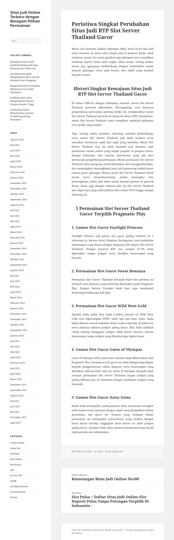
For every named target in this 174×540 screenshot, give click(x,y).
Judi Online (16, 459)
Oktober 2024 (17, 259)
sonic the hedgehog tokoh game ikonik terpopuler (97, 529)
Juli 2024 (14, 275)
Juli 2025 (14, 210)
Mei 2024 (15, 286)
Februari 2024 (17, 302)
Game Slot (15, 448)
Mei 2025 (15, 221)
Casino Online (17, 442)
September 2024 (18, 264)
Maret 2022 (16, 379)
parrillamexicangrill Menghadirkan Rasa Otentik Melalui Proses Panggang (24, 77)
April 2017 (15, 422)
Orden (99, 451)
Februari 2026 (17, 172)
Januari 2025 (16, 243)
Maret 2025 (16, 232)
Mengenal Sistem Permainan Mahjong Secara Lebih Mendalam (25, 89)
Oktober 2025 (17, 194)
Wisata (13, 497)
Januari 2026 (16, 177)
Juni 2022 (15, 368)
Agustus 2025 (17, 204)
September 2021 (18, 390)
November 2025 (18, 188)
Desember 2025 (18, 183)
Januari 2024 (16, 308)
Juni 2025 (15, 215)
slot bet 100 (16, 475)
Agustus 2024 (17, 270)
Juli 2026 (14, 145)
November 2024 (18, 253)
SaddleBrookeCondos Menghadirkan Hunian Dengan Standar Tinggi (22, 101)
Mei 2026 (15, 155)
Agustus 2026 (17, 139)
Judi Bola (14, 453)
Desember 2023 (18, 313)
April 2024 (15, 292)
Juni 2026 (15, 150)
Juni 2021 (15, 406)
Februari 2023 (17, 362)
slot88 (13, 480)
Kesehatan (15, 464)
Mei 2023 (15, 351)
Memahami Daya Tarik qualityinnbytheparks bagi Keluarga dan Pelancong (24, 65)
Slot (12, 470)
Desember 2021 (18, 384)
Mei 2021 (15, 411)
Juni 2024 (15, 281)
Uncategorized (17, 491)
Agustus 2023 (17, 335)
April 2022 (15, 373)
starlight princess (19, 486)
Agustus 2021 (17, 395)
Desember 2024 (18, 248)
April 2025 (15, 226)
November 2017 (18, 417)
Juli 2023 (14, 341)
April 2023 (15, 357)
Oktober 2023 (17, 324)
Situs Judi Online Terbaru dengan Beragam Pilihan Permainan (25, 19)
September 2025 (18, 199)
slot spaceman (90, 66)
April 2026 (15, 161)
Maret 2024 (16, 297)
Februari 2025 (17, 237)
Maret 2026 (16, 166)
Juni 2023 (15, 346)
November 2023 (18, 319)
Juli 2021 (14, 400)
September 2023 (18, 330)
